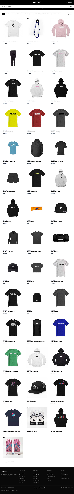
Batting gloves (25, 13)
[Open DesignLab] (68, 2)
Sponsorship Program (64, 474)
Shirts (8, 13)
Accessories (37, 13)
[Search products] (68, 14)
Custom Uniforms (22, 473)
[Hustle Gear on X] (39, 488)
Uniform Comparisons (50, 474)
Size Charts (21, 482)
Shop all (3, 6)
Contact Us (49, 480)
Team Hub (35, 476)
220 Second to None (46, 13)
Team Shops (35, 473)
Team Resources (49, 473)
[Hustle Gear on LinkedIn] (44, 488)
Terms (66, 487)
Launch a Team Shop (36, 474)
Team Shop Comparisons (51, 476)
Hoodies (18, 13)
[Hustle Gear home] (37, 2)
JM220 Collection (56, 13)
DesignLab (21, 474)
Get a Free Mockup (22, 476)
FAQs (48, 478)
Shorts (13, 13)
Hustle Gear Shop (22, 480)
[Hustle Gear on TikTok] (42, 488)
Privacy (62, 487)
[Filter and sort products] (71, 14)
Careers (62, 476)
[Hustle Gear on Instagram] (34, 488)
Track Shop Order (36, 482)
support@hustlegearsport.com (6, 490)
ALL (3, 13)
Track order (9, 6)
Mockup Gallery (21, 478)
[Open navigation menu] (2, 2)
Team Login (35, 478)
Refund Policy (70, 487)
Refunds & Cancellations (65, 478)
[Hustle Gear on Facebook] (37, 488)
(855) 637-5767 (14, 490)
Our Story (62, 473)
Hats (31, 13)
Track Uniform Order (36, 480)
